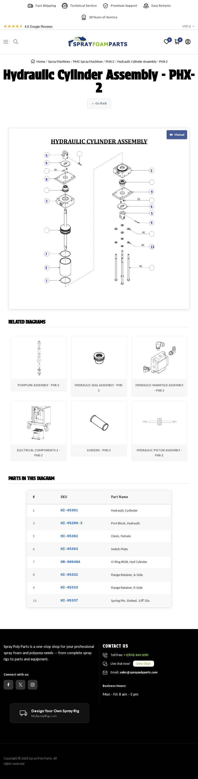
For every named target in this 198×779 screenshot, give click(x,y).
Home (40, 62)
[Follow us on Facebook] (8, 685)
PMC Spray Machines (88, 62)
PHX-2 (110, 62)
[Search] (16, 42)
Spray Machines (59, 62)
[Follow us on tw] (20, 685)
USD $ (186, 26)
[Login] (188, 42)
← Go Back (99, 103)
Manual (179, 134)
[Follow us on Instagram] (32, 685)
